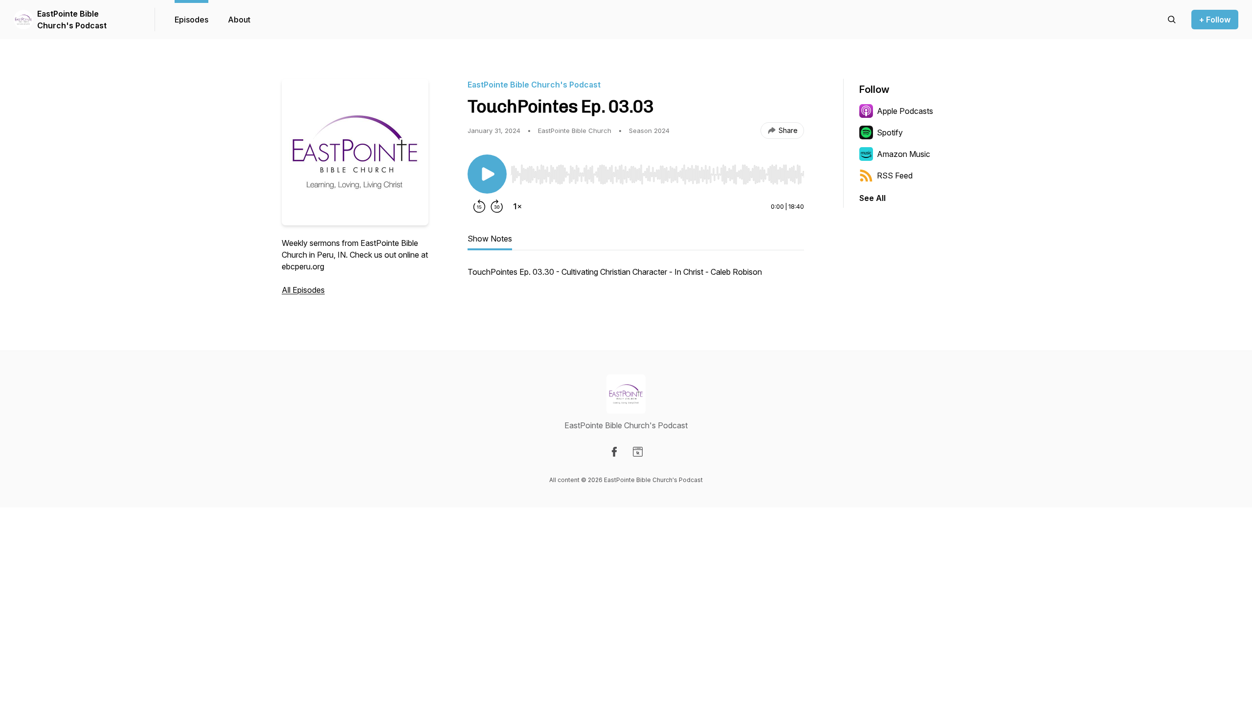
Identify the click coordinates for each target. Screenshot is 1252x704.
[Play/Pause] (487, 174)
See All (872, 198)
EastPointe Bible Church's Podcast (72, 19)
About (239, 19)
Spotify (890, 132)
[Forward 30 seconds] (497, 206)
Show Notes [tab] (490, 238)
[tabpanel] (636, 276)
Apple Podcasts (905, 111)
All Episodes (303, 290)
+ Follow (1214, 19)
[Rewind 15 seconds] (479, 206)
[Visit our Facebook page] (614, 452)
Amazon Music (903, 154)
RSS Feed (895, 175)
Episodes (191, 19)
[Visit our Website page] (638, 452)
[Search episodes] (1172, 19)
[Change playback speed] (517, 206)
